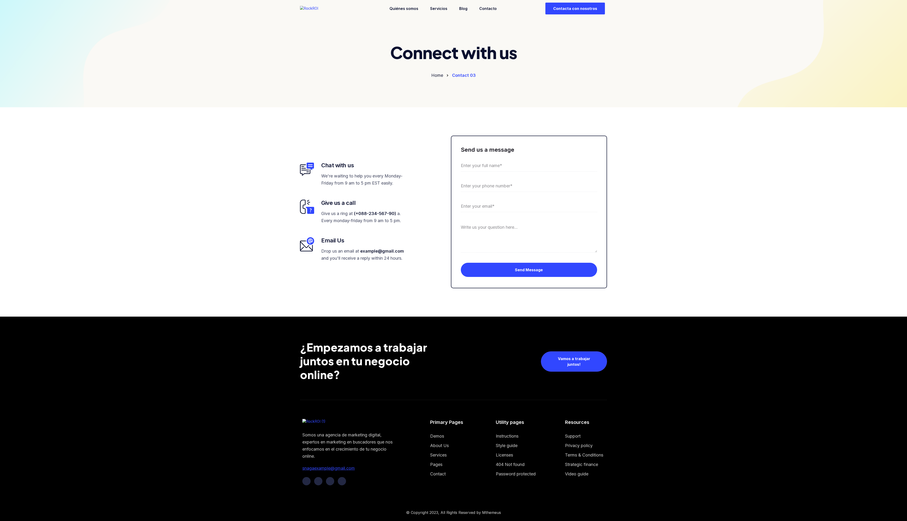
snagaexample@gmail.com (328, 468)
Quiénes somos (403, 8)
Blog (463, 8)
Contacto (488, 8)
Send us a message (487, 149)
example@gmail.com (382, 251)
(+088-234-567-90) (375, 213)
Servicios (438, 8)
